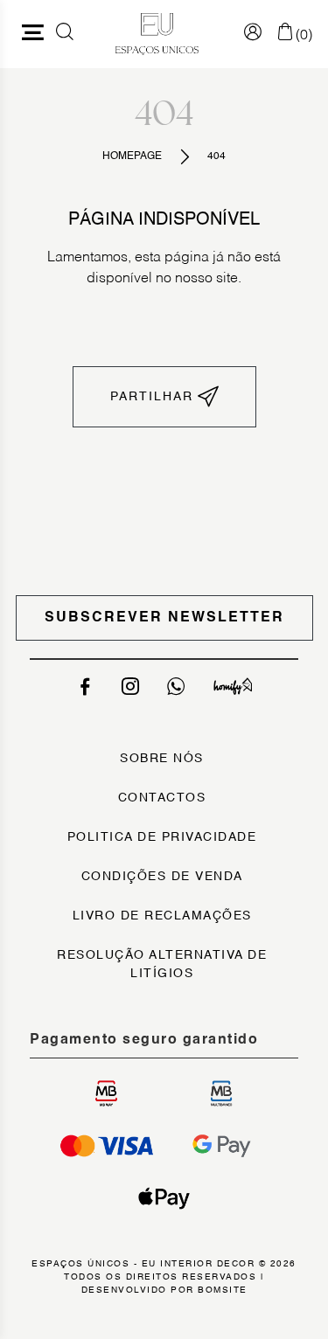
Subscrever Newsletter (164, 618)
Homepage (132, 156)
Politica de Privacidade (162, 837)
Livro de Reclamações (162, 916)
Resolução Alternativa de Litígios (162, 964)
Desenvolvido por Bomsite (164, 1290)
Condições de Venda (162, 877)
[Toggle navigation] (33, 34)
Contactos (162, 798)
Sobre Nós (162, 759)
